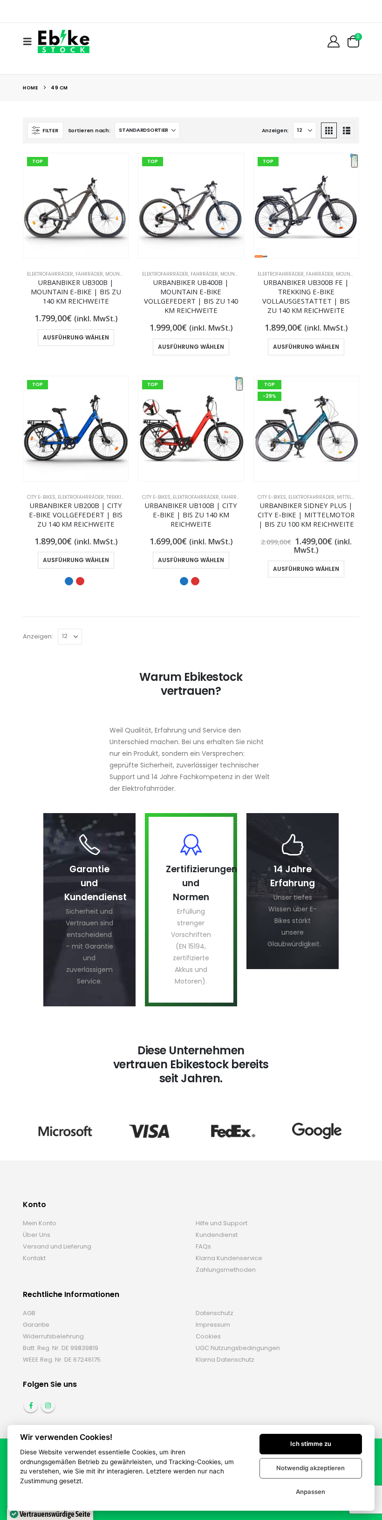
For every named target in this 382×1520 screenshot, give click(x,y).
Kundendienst (217, 1234)
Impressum (213, 1324)
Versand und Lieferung (57, 1246)
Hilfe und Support (221, 1223)
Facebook (31, 1405)
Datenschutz (214, 1313)
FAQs (203, 1246)
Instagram (48, 1405)
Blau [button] (69, 581)
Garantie (36, 1324)
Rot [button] (80, 581)
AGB (29, 1313)
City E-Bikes (41, 497)
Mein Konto (39, 1223)
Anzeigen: (275, 130)
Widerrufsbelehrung (53, 1336)
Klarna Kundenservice (229, 1258)
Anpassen (310, 1491)
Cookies (208, 1336)
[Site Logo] (63, 41)
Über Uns (36, 1234)
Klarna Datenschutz (225, 1359)
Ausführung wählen (76, 337)
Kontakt (34, 1258)
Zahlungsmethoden (226, 1269)
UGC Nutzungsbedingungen (238, 1348)
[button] (30, 41)
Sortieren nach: (89, 130)
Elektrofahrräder (50, 274)
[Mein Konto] (334, 41)
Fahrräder (89, 274)
